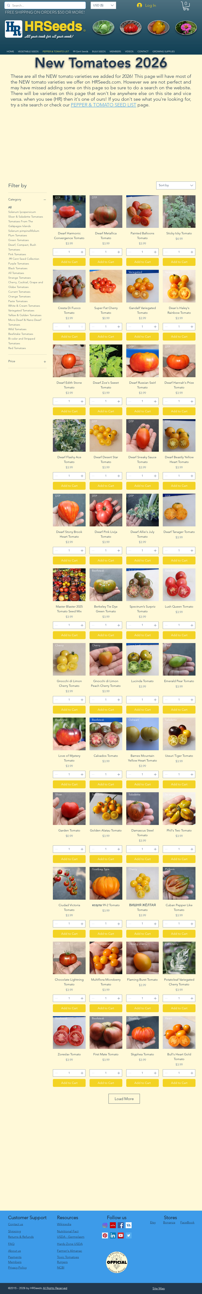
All (9, 207)
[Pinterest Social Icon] (105, 1235)
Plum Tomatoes (17, 235)
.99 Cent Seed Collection (23, 259)
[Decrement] (55, 252)
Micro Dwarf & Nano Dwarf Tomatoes (24, 322)
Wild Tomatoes (17, 329)
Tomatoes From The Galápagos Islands (20, 224)
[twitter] (129, 1235)
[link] (186, 6)
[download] (113, 1225)
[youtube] (121, 1235)
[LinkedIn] (113, 1235)
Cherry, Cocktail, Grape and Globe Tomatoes (25, 284)
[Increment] (82, 252)
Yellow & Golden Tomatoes (24, 315)
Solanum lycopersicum (22, 212)
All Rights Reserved (55, 1288)
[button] (103, 5)
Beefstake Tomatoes (20, 334)
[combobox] (176, 185)
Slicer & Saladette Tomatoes (25, 216)
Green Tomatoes (18, 240)
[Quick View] (69, 286)
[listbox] (103, 5)
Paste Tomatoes (18, 301)
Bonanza (169, 1222)
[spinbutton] (69, 252)
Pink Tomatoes (17, 254)
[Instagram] (105, 1225)
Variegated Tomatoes (21, 310)
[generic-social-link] (129, 1225)
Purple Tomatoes (18, 263)
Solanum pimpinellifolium (23, 231)
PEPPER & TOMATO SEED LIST (103, 105)
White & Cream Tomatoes (24, 305)
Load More (124, 1098)
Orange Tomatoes (19, 296)
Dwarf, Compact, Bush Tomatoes (22, 247)
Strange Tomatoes (19, 277)
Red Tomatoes (17, 348)
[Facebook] (121, 1225)
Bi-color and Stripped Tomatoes (21, 341)
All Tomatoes (16, 273)
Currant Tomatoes (19, 291)
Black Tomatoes (17, 268)
